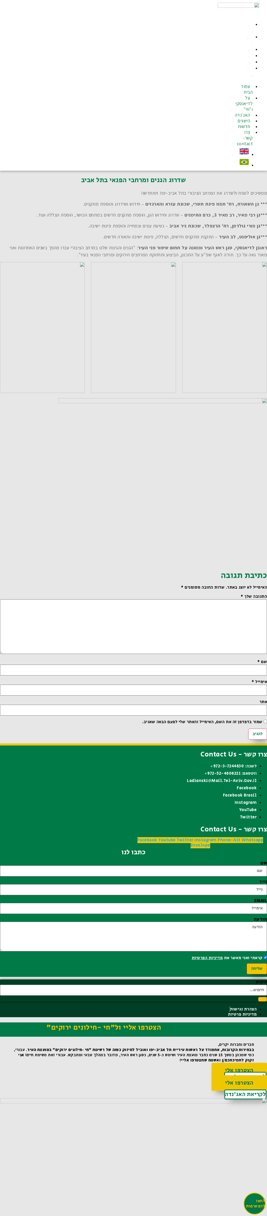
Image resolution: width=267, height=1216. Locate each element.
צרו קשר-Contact (249, 72)
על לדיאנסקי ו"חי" (249, 41)
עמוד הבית (251, 29)
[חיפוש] (262, 999)
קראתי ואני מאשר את (227, 958)
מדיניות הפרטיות (207, 958)
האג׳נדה (249, 50)
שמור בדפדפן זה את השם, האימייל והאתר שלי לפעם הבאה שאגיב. (202, 722)
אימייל (259, 682)
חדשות (244, 126)
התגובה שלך (254, 597)
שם (262, 662)
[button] (254, 81)
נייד (263, 881)
